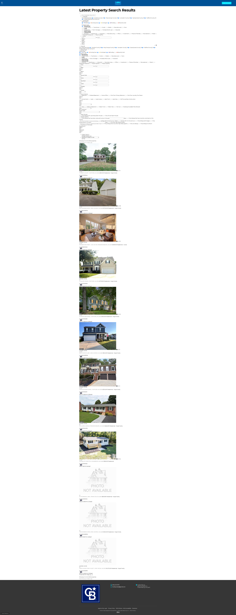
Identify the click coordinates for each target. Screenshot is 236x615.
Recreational (146, 33)
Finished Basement (94, 95)
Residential (86, 30)
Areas (83, 46)
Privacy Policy (111, 608)
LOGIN (228, 3)
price (84, 36)
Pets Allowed (136, 106)
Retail (153, 33)
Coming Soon (94, 22)
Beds (82, 67)
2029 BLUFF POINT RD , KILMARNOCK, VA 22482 (91, 461)
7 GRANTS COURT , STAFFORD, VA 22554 (89, 173)
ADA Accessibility (127, 608)
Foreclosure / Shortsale (86, 124)
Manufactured (117, 27)
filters (83, 44)
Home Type (82, 110)
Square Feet (84, 75)
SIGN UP (225, 3)
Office (118, 33)
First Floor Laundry (131, 95)
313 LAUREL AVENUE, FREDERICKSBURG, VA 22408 (92, 426)
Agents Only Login (102, 608)
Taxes (82, 83)
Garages (83, 86)
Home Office (104, 95)
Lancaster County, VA (124, 18)
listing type (86, 20)
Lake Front (106, 99)
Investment (125, 33)
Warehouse (93, 33)
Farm (125, 27)
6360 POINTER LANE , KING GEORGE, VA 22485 (91, 353)
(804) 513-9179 (115, 584)
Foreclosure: (82, 126)
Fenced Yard (84, 99)
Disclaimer (134, 608)
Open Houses (84, 114)
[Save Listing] (81, 171)
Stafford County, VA (151, 18)
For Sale (84, 52)
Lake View (115, 99)
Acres (82, 78)
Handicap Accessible (127, 106)
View (82, 106)
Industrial (117, 30)
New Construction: (131, 99)
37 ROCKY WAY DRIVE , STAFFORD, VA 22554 (90, 316)
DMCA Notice (119, 608)
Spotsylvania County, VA (138, 18)
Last (91, 142)
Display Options (84, 116)
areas (85, 16)
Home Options (84, 94)
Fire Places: (140, 95)
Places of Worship (136, 33)
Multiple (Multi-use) (107, 30)
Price (82, 64)
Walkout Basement (91, 106)
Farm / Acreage (95, 30)
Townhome (95, 27)
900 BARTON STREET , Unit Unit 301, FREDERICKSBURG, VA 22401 (95, 244)
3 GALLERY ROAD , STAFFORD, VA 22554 (89, 281)
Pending (112, 22)
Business (86, 33)
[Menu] (2, 3)
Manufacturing (110, 33)
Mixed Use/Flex (99, 34)
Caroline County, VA (98, 18)
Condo (103, 27)
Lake (91, 99)
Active (85, 22)
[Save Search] (156, 45)
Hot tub (118, 106)
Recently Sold (121, 22)
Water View (110, 106)
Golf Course (122, 99)
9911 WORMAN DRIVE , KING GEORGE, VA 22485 (91, 208)
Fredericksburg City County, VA (91, 19)
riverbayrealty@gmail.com (118, 586)
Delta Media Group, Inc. (125, 610)
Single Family (87, 27)
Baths (82, 71)
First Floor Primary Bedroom (117, 95)
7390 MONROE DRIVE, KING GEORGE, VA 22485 (91, 532)
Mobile (109, 27)
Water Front (102, 106)
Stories (82, 90)
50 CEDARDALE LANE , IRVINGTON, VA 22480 (90, 496)
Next (89, 142)
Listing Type (84, 50)
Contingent (104, 22)
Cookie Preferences (5, 613)
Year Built (83, 80)
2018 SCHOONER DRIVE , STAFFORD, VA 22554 (91, 389)
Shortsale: (81, 130)
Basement (84, 95)
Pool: (80, 103)
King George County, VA (111, 18)
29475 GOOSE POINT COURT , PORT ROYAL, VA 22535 (92, 568)
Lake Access (98, 99)
